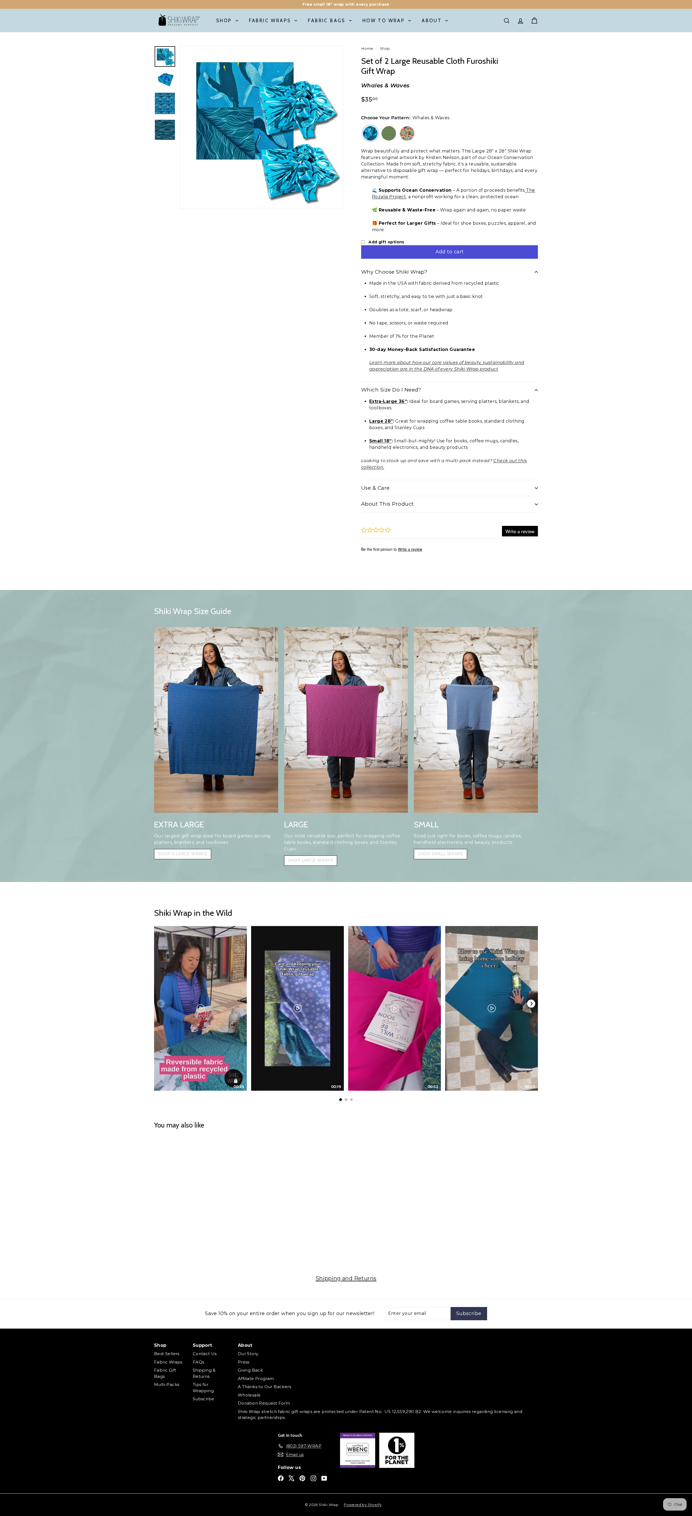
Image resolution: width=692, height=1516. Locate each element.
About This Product (387, 504)
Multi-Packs (166, 1384)
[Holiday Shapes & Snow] (407, 134)
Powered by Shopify (362, 1504)
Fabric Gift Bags (165, 1373)
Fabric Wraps (270, 20)
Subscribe (203, 1398)
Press (243, 1362)
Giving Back (250, 1370)
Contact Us (205, 1353)
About (432, 20)
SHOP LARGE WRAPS (310, 860)
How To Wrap (383, 20)
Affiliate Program (256, 1378)
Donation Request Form (264, 1403)
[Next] (531, 1004)
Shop (224, 20)
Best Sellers (166, 1353)
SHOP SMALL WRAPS (440, 853)
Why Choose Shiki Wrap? (394, 272)
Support (202, 1345)
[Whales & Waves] (370, 134)
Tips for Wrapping (203, 1387)
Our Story (248, 1353)
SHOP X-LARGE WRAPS (182, 853)
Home (367, 48)
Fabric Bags (326, 20)
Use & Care (375, 488)
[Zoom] (261, 127)
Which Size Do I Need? (391, 390)
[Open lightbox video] (200, 1008)
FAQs (198, 1362)
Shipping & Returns (204, 1373)
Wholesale (249, 1395)
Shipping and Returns (346, 1278)
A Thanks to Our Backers (264, 1386)
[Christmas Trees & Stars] (388, 134)
